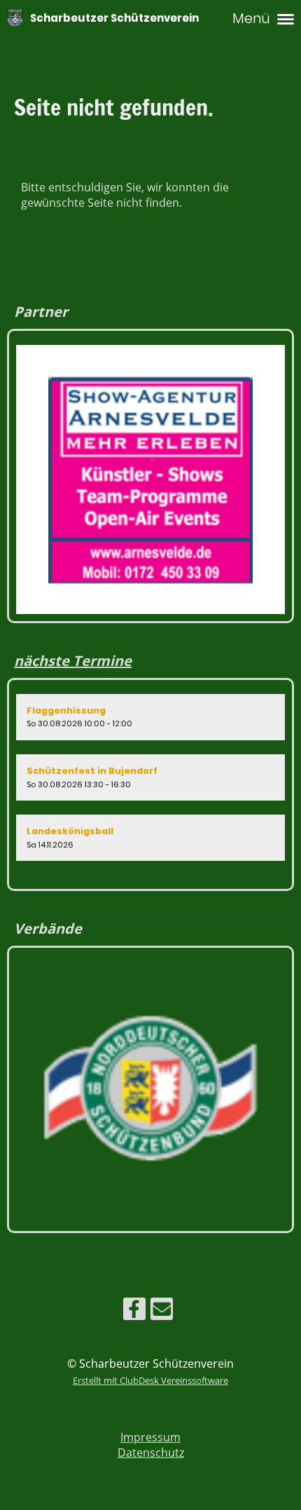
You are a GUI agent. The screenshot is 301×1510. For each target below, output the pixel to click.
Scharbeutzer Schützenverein (114, 18)
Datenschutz (151, 1452)
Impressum (150, 1437)
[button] (150, 717)
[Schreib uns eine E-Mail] (161, 1311)
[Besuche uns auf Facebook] (134, 1311)
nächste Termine (73, 660)
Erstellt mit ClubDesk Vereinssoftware (150, 1380)
